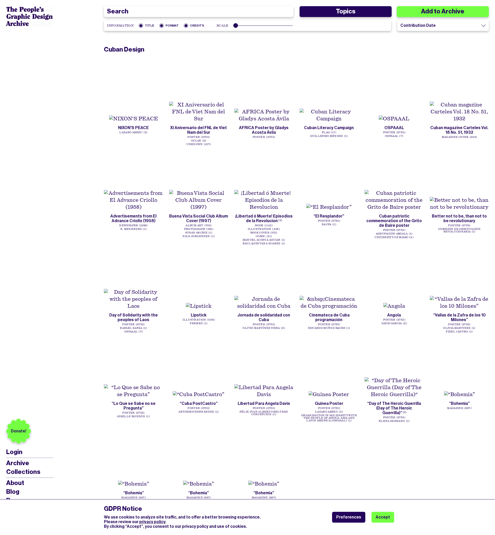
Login (14, 452)
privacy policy (152, 521)
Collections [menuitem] (23, 471)
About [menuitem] (15, 483)
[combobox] (198, 11)
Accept (383, 517)
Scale (223, 25)
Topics (345, 11)
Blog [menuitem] (12, 491)
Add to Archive (442, 11)
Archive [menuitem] (17, 463)
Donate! (18, 431)
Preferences (348, 517)
